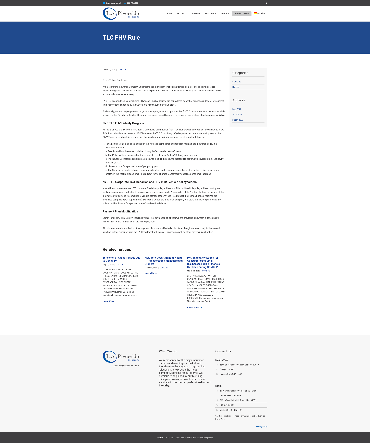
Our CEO (196, 14)
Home (169, 14)
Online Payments (241, 14)
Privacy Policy (261, 426)
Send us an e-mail (113, 3)
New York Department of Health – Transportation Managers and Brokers (164, 260)
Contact (225, 14)
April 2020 (237, 114)
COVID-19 (122, 70)
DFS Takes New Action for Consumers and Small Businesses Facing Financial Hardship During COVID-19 (204, 262)
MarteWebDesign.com (204, 438)
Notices (235, 87)
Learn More (109, 301)
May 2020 (236, 109)
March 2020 (237, 120)
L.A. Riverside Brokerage (174, 438)
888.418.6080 (132, 3)
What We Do (182, 14)
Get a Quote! (210, 14)
